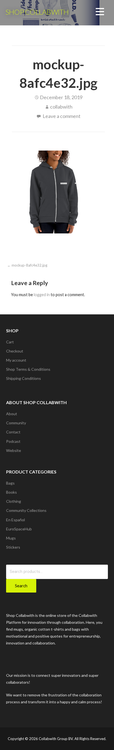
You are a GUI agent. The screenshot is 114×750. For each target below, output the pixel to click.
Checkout (14, 351)
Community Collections (26, 510)
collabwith (61, 107)
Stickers (13, 547)
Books (11, 492)
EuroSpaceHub (19, 529)
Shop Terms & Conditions (28, 369)
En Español (15, 519)
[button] (99, 13)
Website (13, 450)
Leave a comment (62, 116)
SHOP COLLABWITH (37, 12)
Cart (10, 342)
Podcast (13, 441)
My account (16, 360)
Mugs (11, 538)
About (11, 413)
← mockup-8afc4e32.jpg (27, 265)
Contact (13, 432)
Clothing (13, 501)
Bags (10, 483)
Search (21, 585)
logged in (42, 294)
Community (16, 422)
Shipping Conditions (23, 378)
